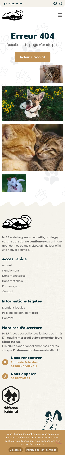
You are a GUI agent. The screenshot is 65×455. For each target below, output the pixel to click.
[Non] (59, 442)
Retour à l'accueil (32, 57)
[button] (60, 15)
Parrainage (9, 286)
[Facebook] (55, 3)
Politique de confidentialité (20, 313)
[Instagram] (60, 3)
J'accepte (15, 449)
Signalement (10, 271)
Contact (8, 291)
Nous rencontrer (26, 357)
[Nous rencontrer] (5, 362)
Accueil (7, 265)
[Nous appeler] (5, 376)
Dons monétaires (13, 276)
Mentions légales (13, 308)
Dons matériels (12, 281)
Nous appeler (23, 374)
